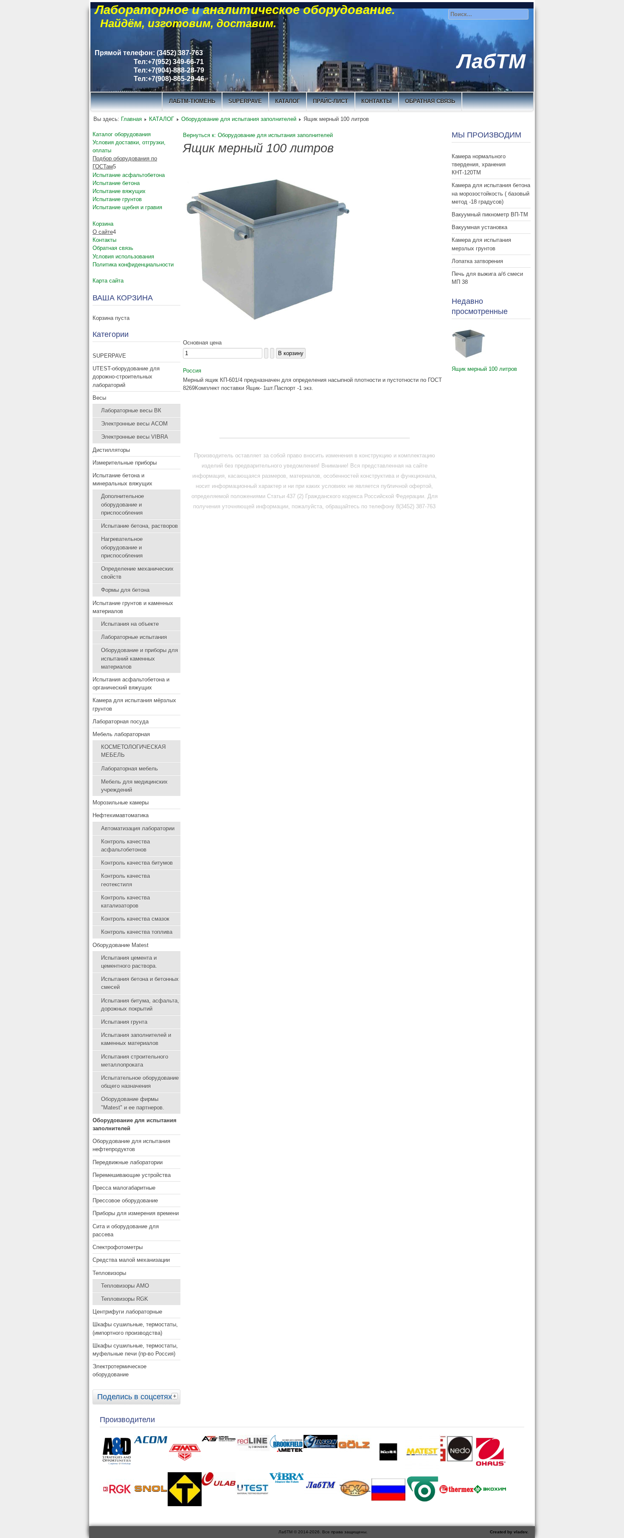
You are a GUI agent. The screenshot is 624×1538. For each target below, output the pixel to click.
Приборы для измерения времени (136, 1213)
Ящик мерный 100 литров (484, 369)
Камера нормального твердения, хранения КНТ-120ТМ (479, 164)
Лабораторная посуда (121, 721)
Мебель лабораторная (121, 734)
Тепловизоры (109, 1273)
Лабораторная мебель (129, 768)
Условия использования (123, 256)
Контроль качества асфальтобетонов (125, 845)
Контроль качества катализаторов (125, 901)
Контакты (104, 240)
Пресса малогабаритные (124, 1188)
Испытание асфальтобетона (129, 175)
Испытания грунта (124, 1022)
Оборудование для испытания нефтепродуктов (131, 1145)
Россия (192, 370)
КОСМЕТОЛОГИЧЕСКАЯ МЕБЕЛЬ (133, 751)
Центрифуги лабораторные (127, 1311)
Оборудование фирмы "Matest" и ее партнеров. (132, 1103)
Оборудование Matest (121, 945)
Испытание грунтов (117, 199)
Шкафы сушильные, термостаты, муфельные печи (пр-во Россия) (135, 1349)
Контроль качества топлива (136, 932)
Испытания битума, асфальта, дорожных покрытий (140, 1004)
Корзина (103, 224)
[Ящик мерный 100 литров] (469, 359)
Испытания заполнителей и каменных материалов (136, 1039)
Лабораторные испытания (134, 637)
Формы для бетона (125, 590)
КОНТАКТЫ (376, 101)
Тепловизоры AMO (125, 1286)
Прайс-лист (330, 101)
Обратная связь (430, 101)
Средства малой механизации (131, 1260)
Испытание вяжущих (119, 191)
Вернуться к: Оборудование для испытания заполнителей (258, 135)
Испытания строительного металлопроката (134, 1060)
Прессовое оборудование (125, 1200)
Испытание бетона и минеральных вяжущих (122, 479)
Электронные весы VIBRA (134, 437)
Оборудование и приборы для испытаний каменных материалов (139, 658)
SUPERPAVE (245, 101)
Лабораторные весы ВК (131, 410)
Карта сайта (108, 280)
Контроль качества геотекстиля (125, 880)
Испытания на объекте (130, 624)
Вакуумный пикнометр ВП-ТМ (490, 214)
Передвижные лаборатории (128, 1162)
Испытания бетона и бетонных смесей (140, 983)
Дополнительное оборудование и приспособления (122, 504)
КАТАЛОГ (287, 101)
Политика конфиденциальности (133, 264)
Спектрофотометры (118, 1247)
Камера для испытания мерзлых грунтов (481, 244)
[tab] (175, 1396)
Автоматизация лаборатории (137, 828)
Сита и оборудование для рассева (126, 1230)
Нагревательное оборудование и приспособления (122, 547)
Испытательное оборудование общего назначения (140, 1082)
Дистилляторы (111, 450)
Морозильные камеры (121, 802)
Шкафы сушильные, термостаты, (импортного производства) (135, 1328)
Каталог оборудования (122, 134)
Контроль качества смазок (135, 919)
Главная (131, 119)
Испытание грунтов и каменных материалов (133, 607)
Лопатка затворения (477, 261)
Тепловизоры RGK (124, 1299)
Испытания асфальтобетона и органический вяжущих (131, 683)
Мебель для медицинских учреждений (134, 786)
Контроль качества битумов (137, 863)
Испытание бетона (116, 183)
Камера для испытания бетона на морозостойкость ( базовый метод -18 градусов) (491, 193)
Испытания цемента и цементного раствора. (129, 962)
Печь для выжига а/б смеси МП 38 (487, 278)
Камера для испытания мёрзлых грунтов (134, 704)
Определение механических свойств (137, 573)
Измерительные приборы (125, 462)
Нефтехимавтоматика (121, 815)
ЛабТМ (491, 61)
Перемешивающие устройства (132, 1175)
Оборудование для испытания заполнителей (238, 119)
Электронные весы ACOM (134, 423)
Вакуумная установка (479, 227)
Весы (99, 398)
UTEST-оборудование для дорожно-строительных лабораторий (126, 376)
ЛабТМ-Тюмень (192, 101)
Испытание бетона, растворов (139, 526)
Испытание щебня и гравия (127, 207)
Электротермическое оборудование (119, 1370)
